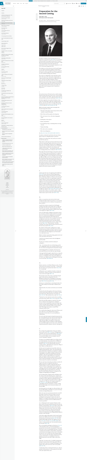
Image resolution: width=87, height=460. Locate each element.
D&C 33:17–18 (42, 445)
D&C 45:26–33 (56, 133)
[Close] (37, 14)
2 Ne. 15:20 (45, 382)
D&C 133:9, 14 (56, 188)
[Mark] (37, 16)
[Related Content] (83, 6)
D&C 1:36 (47, 423)
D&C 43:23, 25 (58, 149)
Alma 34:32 (59, 267)
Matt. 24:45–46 (55, 418)
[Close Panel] (13, 6)
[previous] (16, 231)
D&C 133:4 (41, 174)
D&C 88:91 (59, 333)
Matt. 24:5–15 (43, 133)
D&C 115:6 (56, 192)
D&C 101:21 (51, 188)
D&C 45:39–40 (59, 98)
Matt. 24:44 (52, 298)
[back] (1, 6)
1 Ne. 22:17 (44, 420)
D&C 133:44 (56, 420)
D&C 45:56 (52, 210)
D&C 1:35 (49, 332)
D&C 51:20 (60, 298)
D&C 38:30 (53, 59)
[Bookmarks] (81, 6)
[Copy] (37, 18)
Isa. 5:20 (40, 382)
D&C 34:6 (52, 281)
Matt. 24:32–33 (48, 105)
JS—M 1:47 (59, 295)
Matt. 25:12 (45, 223)
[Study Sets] (79, 6)
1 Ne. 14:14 (51, 420)
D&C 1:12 (51, 273)
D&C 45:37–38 (54, 105)
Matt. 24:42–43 (42, 295)
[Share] (37, 19)
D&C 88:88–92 (49, 258)
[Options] (85, 6)
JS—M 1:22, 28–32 (49, 133)
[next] (86, 231)
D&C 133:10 (44, 281)
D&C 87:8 (52, 405)
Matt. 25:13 (51, 225)
